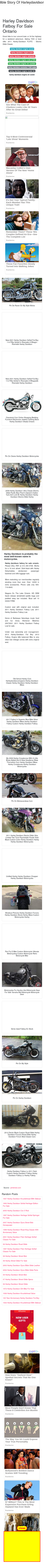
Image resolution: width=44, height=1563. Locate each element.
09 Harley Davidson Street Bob (15, 1274)
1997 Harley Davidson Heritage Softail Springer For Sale (21, 1216)
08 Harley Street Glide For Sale (15, 1260)
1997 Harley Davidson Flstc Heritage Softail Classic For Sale (20, 1250)
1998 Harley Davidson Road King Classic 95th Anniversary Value (20, 1230)
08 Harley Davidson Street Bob (15, 1256)
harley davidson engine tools (22, 52)
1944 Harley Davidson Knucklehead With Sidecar (22, 1302)
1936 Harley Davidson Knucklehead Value (19, 1293)
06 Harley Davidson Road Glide (15, 1244)
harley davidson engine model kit (22, 71)
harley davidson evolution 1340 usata (22, 67)
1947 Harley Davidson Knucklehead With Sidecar (22, 1198)
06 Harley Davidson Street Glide (15, 1284)
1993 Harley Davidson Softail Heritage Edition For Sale (20, 1204)
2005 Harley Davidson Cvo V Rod (16, 1210)
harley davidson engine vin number (22, 63)
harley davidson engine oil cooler (22, 74)
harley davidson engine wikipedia (22, 56)
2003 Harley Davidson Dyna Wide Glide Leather (21, 1265)
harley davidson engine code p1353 (22, 60)
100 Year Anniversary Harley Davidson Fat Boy (21, 1298)
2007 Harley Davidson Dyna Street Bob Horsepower (18, 1223)
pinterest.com (16, 1187)
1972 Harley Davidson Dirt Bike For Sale (18, 1288)
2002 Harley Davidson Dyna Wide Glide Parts (20, 1270)
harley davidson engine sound (22, 49)
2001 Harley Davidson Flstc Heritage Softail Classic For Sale (20, 1238)
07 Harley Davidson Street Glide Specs (18, 1279)
